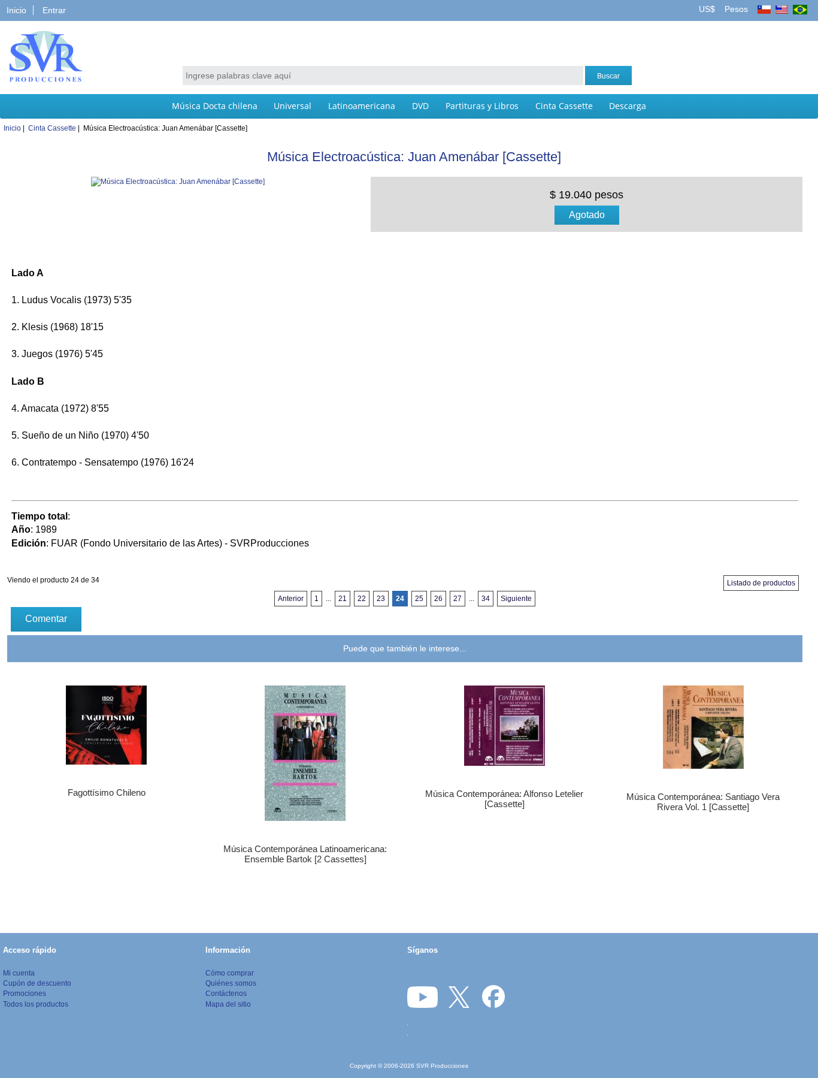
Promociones (24, 993)
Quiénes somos (230, 983)
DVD (420, 105)
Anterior (291, 598)
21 (342, 598)
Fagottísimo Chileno (107, 793)
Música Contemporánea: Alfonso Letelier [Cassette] (504, 798)
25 (419, 598)
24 (400, 598)
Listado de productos (761, 583)
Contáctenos (226, 993)
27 (457, 598)
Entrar (54, 10)
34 (485, 598)
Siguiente (516, 598)
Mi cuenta (19, 973)
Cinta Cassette (564, 105)
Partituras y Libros (482, 105)
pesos (735, 9)
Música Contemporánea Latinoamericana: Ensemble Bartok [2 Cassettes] (305, 853)
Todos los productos (35, 1004)
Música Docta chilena (214, 105)
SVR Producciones (442, 1065)
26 (438, 598)
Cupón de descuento (37, 983)
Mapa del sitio (228, 1004)
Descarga (627, 105)
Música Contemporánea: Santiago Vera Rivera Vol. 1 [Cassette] (703, 801)
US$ (708, 9)
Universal (292, 105)
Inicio (16, 10)
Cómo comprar (229, 973)
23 (381, 598)
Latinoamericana (361, 105)
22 (362, 598)
